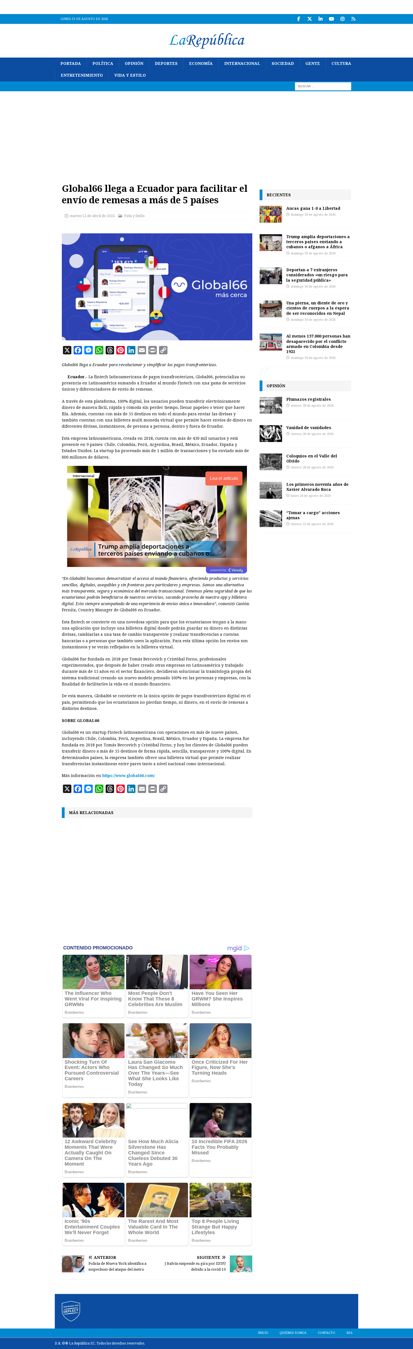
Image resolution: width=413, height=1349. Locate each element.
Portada (70, 63)
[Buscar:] (323, 86)
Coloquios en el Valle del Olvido (311, 458)
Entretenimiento (82, 75)
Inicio (263, 1333)
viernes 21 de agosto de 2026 (312, 524)
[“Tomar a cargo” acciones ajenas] (271, 518)
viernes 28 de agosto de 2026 (312, 405)
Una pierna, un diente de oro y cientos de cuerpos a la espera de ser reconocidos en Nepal (317, 308)
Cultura (341, 63)
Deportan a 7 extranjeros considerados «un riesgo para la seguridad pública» (317, 274)
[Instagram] (342, 19)
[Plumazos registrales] (271, 405)
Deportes (166, 63)
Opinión (134, 63)
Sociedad (283, 63)
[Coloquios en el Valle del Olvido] (271, 462)
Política (102, 63)
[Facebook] (298, 19)
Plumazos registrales (308, 399)
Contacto (326, 1333)
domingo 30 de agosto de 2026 (313, 215)
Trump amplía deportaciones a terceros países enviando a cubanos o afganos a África (318, 241)
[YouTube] (331, 19)
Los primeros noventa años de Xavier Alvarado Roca (317, 487)
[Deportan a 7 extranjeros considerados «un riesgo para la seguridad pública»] (271, 275)
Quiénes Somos (293, 1333)
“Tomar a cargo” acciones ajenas (313, 515)
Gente (312, 63)
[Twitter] (309, 19)
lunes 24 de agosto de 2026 (311, 496)
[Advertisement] (206, 133)
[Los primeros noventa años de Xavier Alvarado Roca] (271, 490)
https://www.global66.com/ (128, 775)
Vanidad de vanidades (308, 427)
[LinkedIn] (320, 19)
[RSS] (353, 19)
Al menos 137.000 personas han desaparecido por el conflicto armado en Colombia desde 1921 (318, 343)
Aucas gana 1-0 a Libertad (313, 208)
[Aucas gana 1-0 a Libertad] (271, 214)
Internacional (242, 63)
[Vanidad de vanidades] (271, 433)
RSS (349, 1333)
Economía (201, 63)
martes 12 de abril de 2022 (92, 216)
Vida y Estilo (130, 75)
